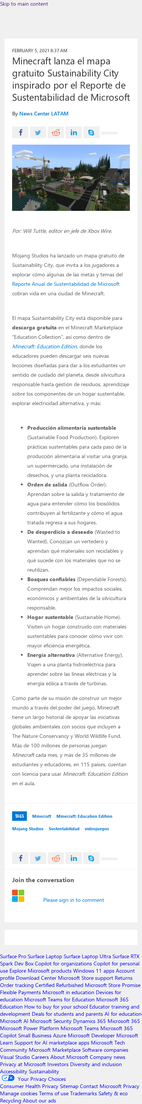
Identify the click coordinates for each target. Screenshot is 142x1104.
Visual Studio (15, 1056)
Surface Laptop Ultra (87, 956)
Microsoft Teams (80, 1028)
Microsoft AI (14, 1020)
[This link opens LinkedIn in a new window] (74, 132)
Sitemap (69, 1086)
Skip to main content (24, 3)
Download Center (36, 977)
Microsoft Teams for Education (59, 999)
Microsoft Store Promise (112, 985)
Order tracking (17, 985)
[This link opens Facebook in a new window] (20, 132)
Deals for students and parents (67, 1013)
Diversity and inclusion (96, 1064)
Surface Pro (13, 956)
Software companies (105, 1049)
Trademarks (83, 1093)
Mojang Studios (28, 828)
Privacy (131, 1086)
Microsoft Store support (85, 977)
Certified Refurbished (59, 985)
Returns (124, 977)
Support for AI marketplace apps (51, 1042)
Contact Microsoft (101, 1086)
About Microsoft (69, 1056)
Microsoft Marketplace (55, 1049)
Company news (107, 1056)
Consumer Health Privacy (29, 1086)
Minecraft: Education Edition (44, 346)
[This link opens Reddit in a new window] (56, 132)
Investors (58, 1064)
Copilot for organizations (63, 963)
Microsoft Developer (91, 1035)
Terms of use (54, 1093)
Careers (40, 1056)
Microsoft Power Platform (29, 1028)
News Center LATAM (44, 113)
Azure (59, 1035)
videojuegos (97, 828)
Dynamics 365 (89, 1020)
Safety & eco (113, 1093)
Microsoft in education (68, 992)
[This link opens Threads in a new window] (109, 133)
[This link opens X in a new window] (38, 132)
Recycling (10, 1100)
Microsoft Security (51, 1020)
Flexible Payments (20, 992)
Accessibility (13, 1071)
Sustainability (44, 1071)
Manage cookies (18, 1093)
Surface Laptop (45, 956)
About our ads (39, 1100)
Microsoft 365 (124, 1020)
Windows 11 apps (93, 970)
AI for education (123, 1013)
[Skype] (91, 132)
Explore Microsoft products (40, 970)
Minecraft (41, 816)
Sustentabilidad (64, 828)
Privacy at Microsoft (23, 1064)
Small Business (34, 1035)
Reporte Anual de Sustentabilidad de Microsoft (66, 283)
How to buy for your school (56, 1006)
